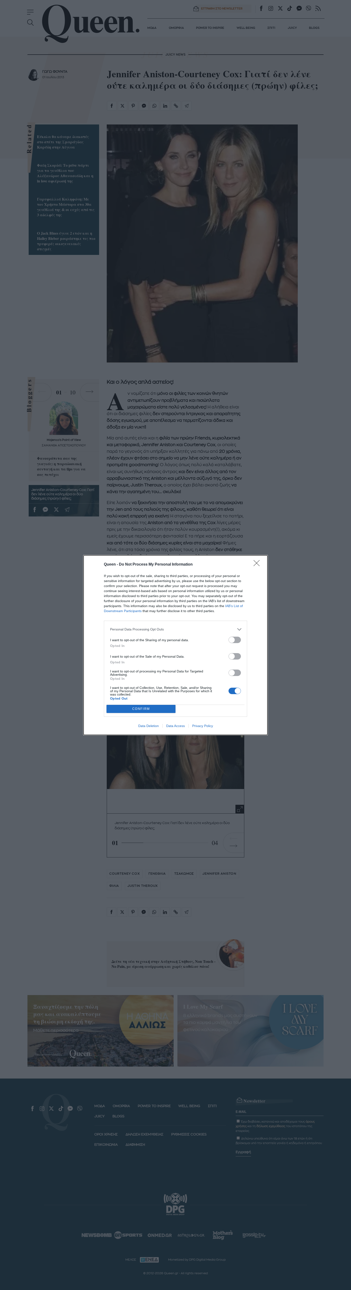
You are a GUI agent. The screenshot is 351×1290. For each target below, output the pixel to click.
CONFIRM (141, 709)
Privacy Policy (202, 726)
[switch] (235, 640)
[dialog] (175, 645)
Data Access (175, 726)
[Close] (258, 564)
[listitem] (175, 629)
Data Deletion (148, 726)
